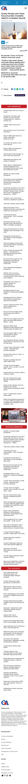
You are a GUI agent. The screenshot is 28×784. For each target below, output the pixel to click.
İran (2, 754)
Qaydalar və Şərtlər (7, 773)
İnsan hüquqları (6, 748)
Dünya (3, 739)
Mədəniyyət (5, 745)
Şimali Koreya (20, 95)
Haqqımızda (5, 766)
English (24, 2)
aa (7, 42)
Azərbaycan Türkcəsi (5, 2)
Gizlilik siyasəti (5, 770)
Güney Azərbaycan (7, 736)
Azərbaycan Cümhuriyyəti (9, 751)
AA (3, 42)
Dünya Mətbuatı (6, 742)
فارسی (17, 2)
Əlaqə (3, 763)
